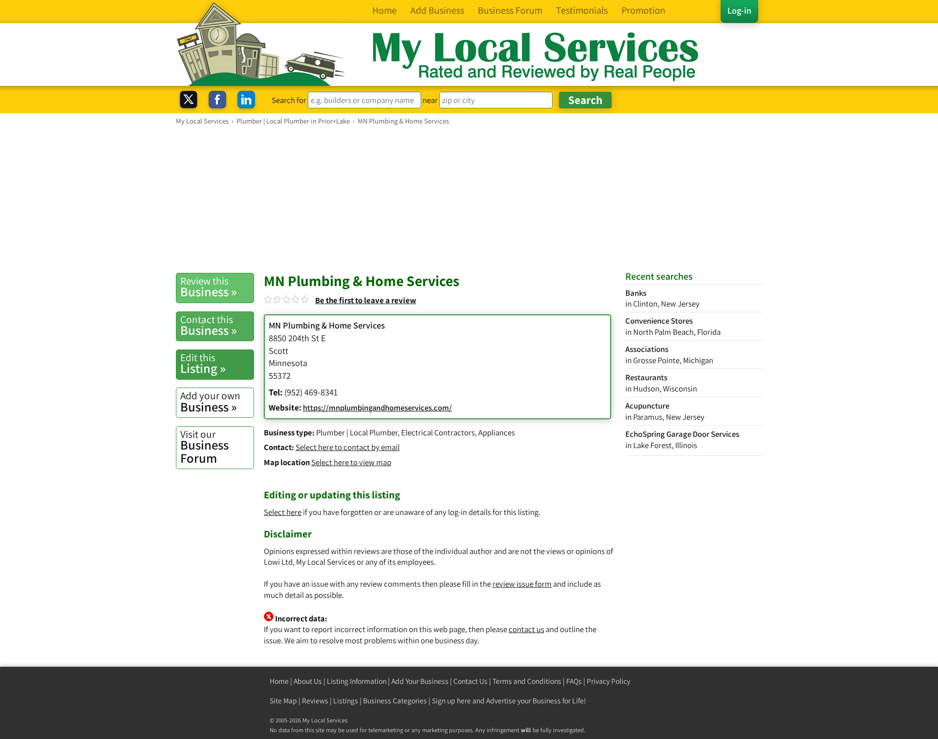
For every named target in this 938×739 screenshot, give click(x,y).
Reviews (315, 700)
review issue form (522, 583)
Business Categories (395, 700)
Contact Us (470, 681)
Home (279, 681)
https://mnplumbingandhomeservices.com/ (377, 407)
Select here (282, 512)
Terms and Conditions (526, 681)
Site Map (283, 700)
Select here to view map (351, 462)
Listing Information (356, 681)
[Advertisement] (469, 198)
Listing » (203, 363)
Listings (345, 700)
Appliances (496, 432)
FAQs (574, 681)
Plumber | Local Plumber (357, 432)
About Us (308, 681)
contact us (526, 629)
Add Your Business (419, 681)
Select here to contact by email (348, 447)
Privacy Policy (608, 681)
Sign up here (451, 700)
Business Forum (204, 447)
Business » (208, 287)
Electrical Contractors (438, 432)
